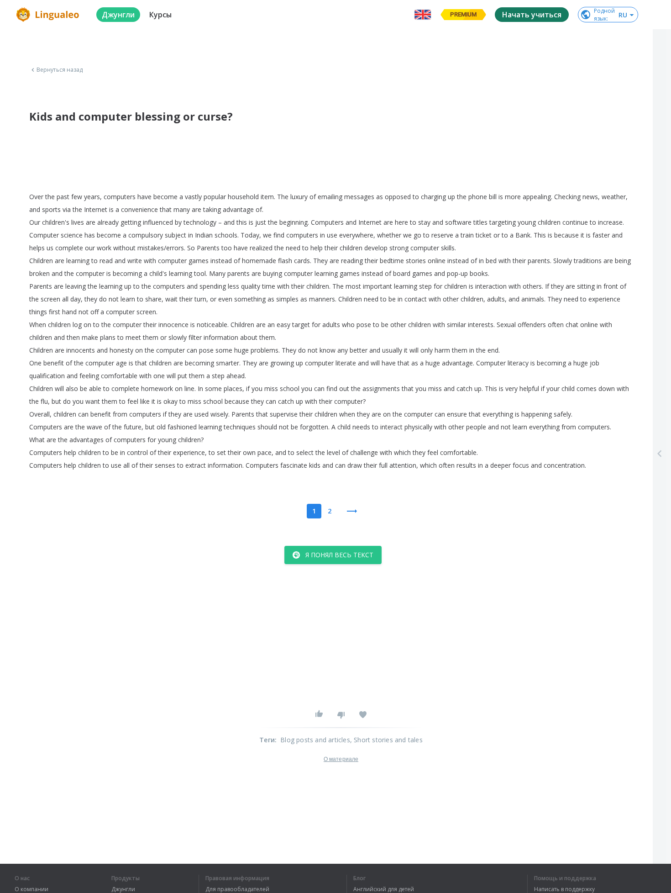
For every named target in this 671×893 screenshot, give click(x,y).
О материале (341, 759)
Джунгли (123, 889)
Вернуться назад (60, 70)
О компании (31, 889)
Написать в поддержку (564, 889)
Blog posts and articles (315, 739)
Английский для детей (383, 889)
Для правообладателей (237, 889)
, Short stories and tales (386, 739)
